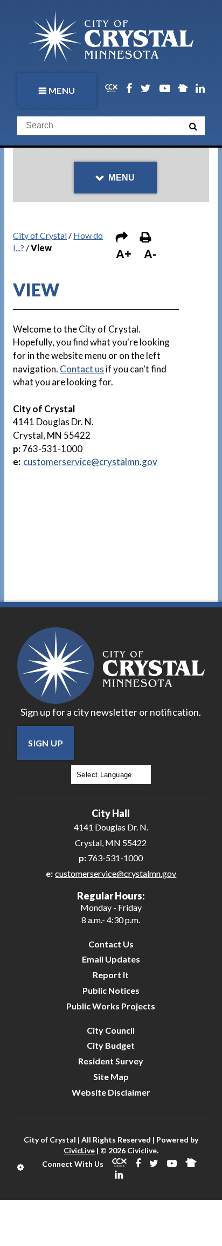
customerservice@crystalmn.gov (115, 873)
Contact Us (111, 944)
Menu (61, 90)
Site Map (111, 1076)
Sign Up (45, 743)
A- (150, 254)
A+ (123, 254)
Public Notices (111, 990)
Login (21, 1167)
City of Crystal (40, 235)
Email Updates (111, 959)
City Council (111, 1030)
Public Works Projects (110, 1006)
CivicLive (79, 1150)
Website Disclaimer (111, 1092)
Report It (111, 975)
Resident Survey (110, 1061)
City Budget (111, 1045)
